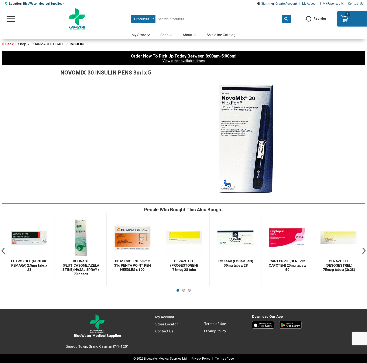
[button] (44, 3)
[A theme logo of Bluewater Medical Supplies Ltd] (77, 19)
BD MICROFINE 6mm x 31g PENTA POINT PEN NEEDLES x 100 (132, 265)
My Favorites (331, 3)
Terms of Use (215, 324)
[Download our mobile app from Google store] (290, 324)
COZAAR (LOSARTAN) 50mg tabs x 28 (235, 263)
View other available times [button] (183, 61)
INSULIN (77, 44)
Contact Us (356, 3)
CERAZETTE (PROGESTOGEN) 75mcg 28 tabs (184, 265)
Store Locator (166, 324)
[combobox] (143, 19)
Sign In (265, 3)
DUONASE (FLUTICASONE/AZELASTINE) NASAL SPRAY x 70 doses (80, 267)
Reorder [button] (319, 19)
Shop (22, 44)
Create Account (286, 3)
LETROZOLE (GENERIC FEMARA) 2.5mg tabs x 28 (29, 265)
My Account (310, 3)
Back (9, 44)
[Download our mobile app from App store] (263, 324)
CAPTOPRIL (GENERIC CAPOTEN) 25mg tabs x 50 (287, 265)
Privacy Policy (215, 331)
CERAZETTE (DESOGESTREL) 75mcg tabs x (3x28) (339, 265)
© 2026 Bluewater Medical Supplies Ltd (160, 358)
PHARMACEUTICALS (47, 44)
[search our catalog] (286, 19)
